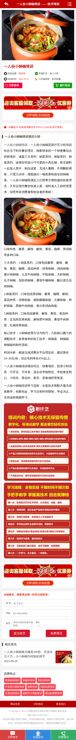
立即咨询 (13, 85)
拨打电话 (65, 85)
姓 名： (9, 603)
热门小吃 (54, 73)
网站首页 (15, 704)
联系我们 (61, 704)
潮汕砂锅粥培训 (53, 693)
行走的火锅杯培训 (14, 686)
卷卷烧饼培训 (12, 680)
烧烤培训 (32, 686)
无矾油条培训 (47, 686)
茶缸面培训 (44, 680)
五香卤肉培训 (12, 693)
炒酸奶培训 (29, 680)
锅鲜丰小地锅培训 (32, 693)
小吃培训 (38, 704)
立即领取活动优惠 (38, 115)
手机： (9, 613)
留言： (9, 623)
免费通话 (56, 633)
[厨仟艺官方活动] (38, 103)
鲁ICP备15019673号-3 (38, 715)
